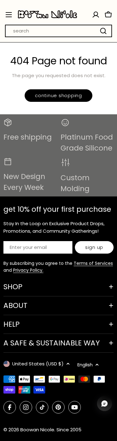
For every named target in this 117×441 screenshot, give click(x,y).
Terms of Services (93, 263)
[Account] (96, 14)
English (85, 364)
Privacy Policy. (28, 270)
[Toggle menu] (8, 14)
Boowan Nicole (37, 429)
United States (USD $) (38, 363)
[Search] (103, 31)
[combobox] (58, 31)
